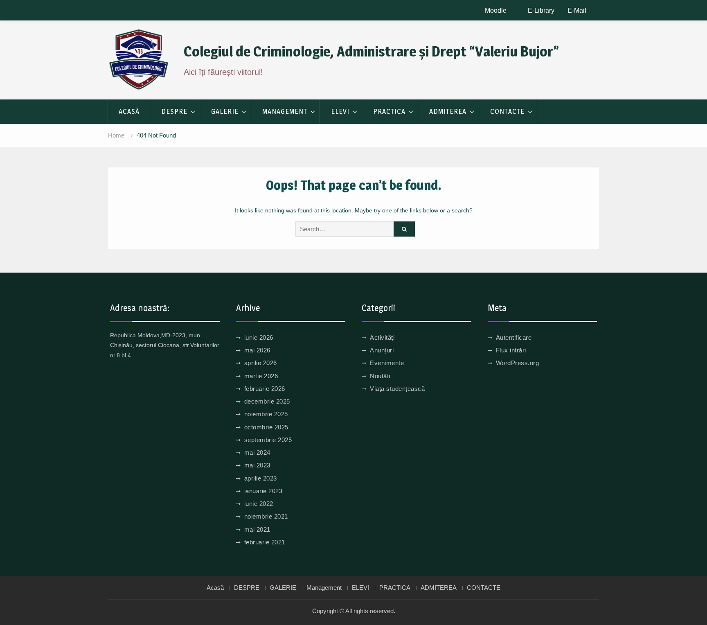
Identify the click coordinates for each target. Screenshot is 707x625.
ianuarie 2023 (263, 490)
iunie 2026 (258, 337)
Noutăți (380, 375)
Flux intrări (511, 350)
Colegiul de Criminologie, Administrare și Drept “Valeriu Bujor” (371, 51)
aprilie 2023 (260, 478)
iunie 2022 (258, 503)
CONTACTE (507, 111)
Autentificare (514, 337)
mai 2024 (257, 452)
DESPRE (174, 111)
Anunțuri (382, 350)
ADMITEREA (447, 111)
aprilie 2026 (260, 362)
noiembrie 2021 (266, 516)
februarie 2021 (264, 542)
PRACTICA (389, 111)
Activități (382, 337)
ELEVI (340, 111)
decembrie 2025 (267, 401)
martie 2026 (261, 375)
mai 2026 (257, 350)
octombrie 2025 (266, 427)
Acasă (129, 111)
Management (284, 111)
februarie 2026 (264, 388)
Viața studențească (397, 388)
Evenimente (387, 362)
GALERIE (225, 111)
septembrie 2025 (268, 439)
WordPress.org (517, 362)
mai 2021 (257, 529)
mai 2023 (257, 465)
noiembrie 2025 (266, 414)
